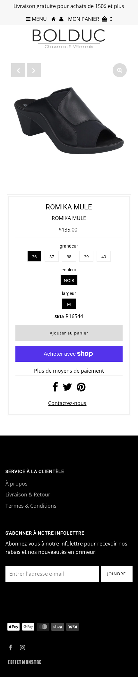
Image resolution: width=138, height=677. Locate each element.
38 (69, 256)
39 (86, 256)
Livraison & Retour (27, 494)
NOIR (69, 280)
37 (51, 256)
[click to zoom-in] (120, 70)
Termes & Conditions (30, 505)
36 (34, 256)
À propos (16, 483)
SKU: (59, 316)
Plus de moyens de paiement (69, 370)
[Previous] (18, 70)
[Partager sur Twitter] (67, 388)
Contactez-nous (67, 403)
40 (103, 256)
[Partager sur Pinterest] (81, 388)
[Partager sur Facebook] (55, 388)
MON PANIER (90, 18)
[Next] (34, 70)
